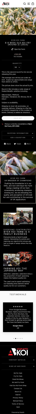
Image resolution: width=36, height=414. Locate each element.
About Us (18, 391)
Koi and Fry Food (18, 382)
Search (18, 394)
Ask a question (17, 137)
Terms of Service (18, 404)
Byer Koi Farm (18, 40)
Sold (18, 407)
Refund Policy (18, 401)
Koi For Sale (18, 373)
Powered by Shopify (18, 412)
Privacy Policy (18, 398)
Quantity (17, 63)
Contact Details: (17, 360)
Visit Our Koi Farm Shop (18, 385)
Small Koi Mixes (18, 379)
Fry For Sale (18, 376)
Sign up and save (17, 366)
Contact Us (18, 388)
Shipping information (18, 133)
